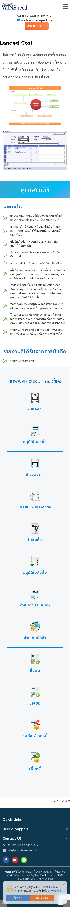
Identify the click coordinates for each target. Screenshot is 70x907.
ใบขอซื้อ (35, 409)
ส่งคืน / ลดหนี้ (35, 736)
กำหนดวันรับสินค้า (35, 605)
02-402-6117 (44, 16)
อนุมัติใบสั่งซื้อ (35, 572)
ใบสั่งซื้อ (35, 540)
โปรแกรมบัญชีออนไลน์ (33, 875)
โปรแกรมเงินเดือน (43, 871)
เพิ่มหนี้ (35, 768)
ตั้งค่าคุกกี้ (18, 898)
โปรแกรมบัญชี (25, 871)
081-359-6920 (28, 16)
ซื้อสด (35, 670)
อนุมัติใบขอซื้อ (35, 442)
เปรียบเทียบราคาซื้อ (35, 507)
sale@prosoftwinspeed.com (36, 20)
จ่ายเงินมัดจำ (35, 638)
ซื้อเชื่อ (35, 703)
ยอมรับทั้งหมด (42, 898)
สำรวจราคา (35, 474)
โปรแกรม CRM (54, 875)
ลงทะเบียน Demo (36, 26)
